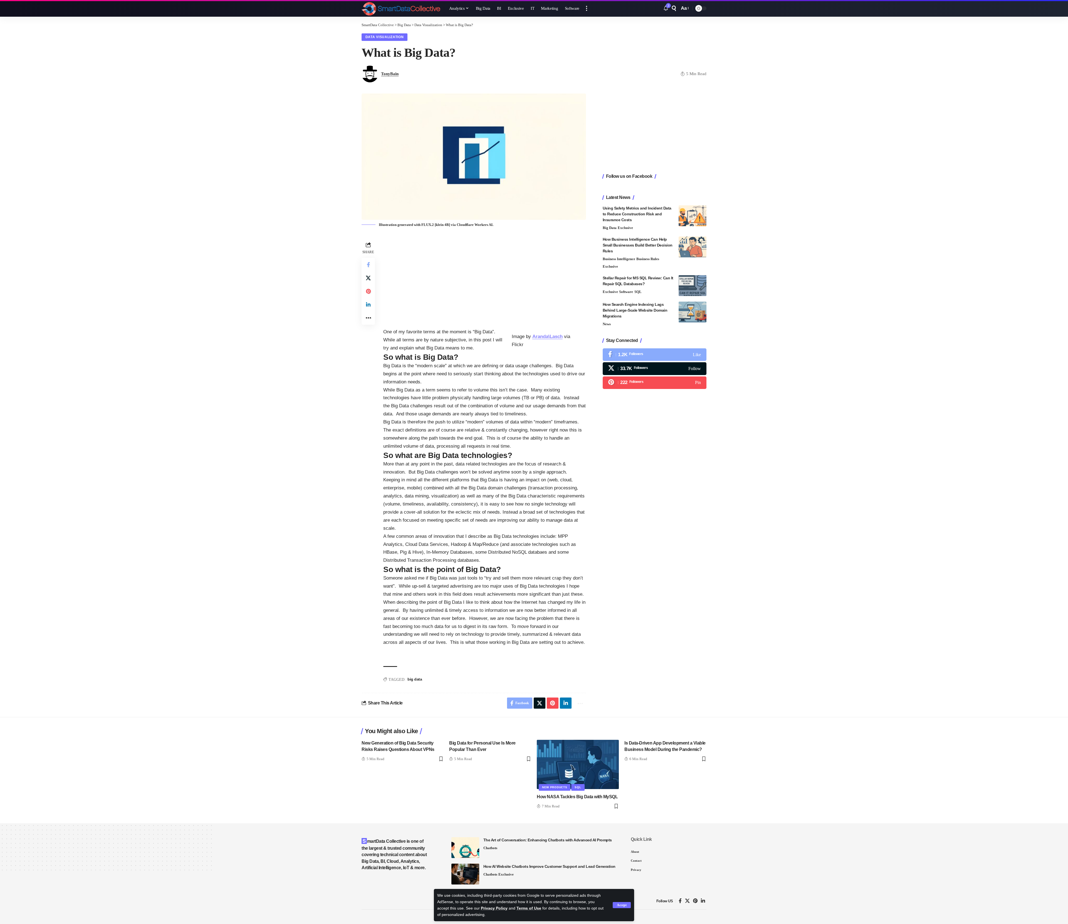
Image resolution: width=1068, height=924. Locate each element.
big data (414, 679)
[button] (622, 905)
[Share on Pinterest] (368, 291)
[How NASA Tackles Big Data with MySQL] (578, 764)
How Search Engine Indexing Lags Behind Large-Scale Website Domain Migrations (635, 310)
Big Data (610, 228)
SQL (638, 292)
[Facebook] (654, 354)
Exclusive (625, 228)
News (607, 324)
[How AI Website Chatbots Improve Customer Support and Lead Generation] (465, 874)
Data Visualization (384, 37)
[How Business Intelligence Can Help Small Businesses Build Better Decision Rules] (692, 246)
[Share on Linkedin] (368, 304)
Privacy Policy (494, 908)
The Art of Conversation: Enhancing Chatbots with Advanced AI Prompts (547, 840)
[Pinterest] (654, 382)
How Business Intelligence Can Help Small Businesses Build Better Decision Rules (638, 245)
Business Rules (647, 259)
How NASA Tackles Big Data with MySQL (577, 796)
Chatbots (490, 848)
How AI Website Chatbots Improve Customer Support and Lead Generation (549, 866)
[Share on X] (368, 278)
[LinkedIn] (702, 901)
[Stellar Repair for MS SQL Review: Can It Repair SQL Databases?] (692, 285)
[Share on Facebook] (368, 264)
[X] (654, 368)
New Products (554, 787)
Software (626, 292)
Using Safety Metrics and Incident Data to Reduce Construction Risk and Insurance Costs (637, 214)
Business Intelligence (619, 259)
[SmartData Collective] (401, 8)
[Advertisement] (484, 279)
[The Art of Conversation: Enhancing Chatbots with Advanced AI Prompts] (465, 847)
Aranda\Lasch (547, 336)
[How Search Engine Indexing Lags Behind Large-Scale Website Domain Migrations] (692, 312)
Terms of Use (528, 908)
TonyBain (390, 74)
